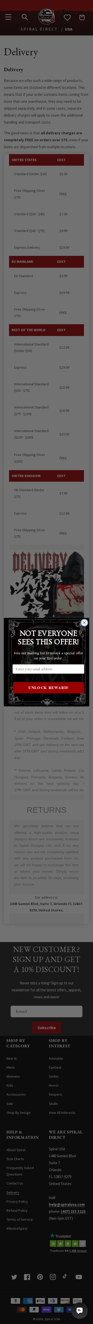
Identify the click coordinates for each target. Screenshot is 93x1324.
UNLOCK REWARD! (48, 687)
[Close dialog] (84, 622)
